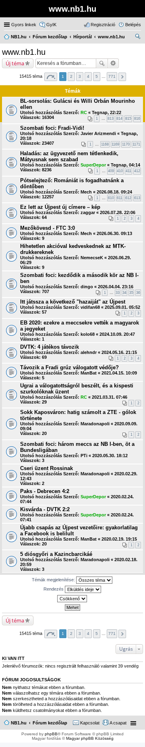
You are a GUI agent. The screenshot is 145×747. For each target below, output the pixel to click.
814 (119, 119)
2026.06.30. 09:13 (114, 233)
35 (131, 293)
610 (111, 198)
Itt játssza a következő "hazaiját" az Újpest (72, 302)
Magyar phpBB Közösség (90, 738)
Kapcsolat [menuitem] (89, 722)
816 (137, 119)
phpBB (51, 734)
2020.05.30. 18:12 (110, 455)
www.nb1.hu (24, 52)
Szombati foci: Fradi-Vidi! (52, 128)
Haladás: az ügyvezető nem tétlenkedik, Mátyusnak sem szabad (69, 156)
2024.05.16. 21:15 (119, 352)
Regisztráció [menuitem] (103, 24)
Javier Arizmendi (98, 133)
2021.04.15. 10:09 (119, 372)
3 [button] (80, 76)
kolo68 (88, 334)
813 (111, 119)
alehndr (89, 352)
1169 (115, 144)
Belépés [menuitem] (133, 24)
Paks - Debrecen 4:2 (44, 491)
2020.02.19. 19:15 (119, 539)
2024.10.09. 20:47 (117, 334)
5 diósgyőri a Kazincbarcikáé (56, 554)
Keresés (102, 63)
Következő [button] (122, 77)
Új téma (15, 63)
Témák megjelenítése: (54, 579)
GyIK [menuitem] (51, 24)
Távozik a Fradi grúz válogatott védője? (69, 367)
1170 (126, 144)
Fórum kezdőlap (50, 722)
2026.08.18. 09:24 (114, 191)
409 (111, 171)
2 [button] (71, 76)
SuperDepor (93, 164)
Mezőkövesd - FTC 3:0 (47, 228)
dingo (87, 286)
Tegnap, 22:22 (106, 112)
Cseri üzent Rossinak (46, 468)
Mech (86, 191)
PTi (84, 455)
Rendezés (54, 589)
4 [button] (88, 76)
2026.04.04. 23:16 (115, 286)
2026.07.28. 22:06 (117, 212)
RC (84, 112)
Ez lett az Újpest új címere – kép (60, 207)
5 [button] (96, 76)
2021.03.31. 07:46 (109, 397)
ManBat (89, 372)
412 (137, 171)
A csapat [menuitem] (118, 722)
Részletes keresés (113, 63)
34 (124, 293)
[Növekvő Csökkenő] (72, 598)
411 (128, 171)
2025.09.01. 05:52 (122, 307)
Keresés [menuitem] (138, 37)
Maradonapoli (95, 423)
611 (119, 198)
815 (128, 119)
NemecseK (92, 257)
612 (128, 198)
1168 (105, 144)
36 (138, 293)
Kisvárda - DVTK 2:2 (45, 509)
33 (118, 293)
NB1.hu (19, 722)
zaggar (88, 212)
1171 (136, 144)
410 (120, 171)
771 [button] (112, 76)
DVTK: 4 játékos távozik (49, 347)
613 (137, 198)
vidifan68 (90, 307)
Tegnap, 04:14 (125, 164)
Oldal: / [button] (50, 77)
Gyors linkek (23, 24)
